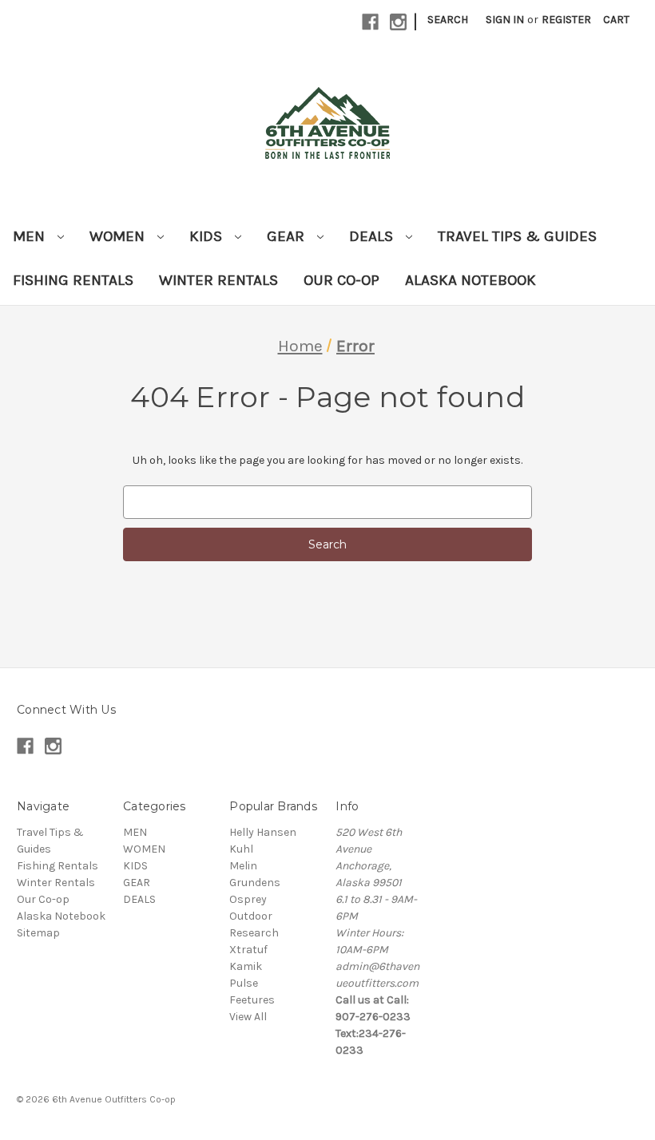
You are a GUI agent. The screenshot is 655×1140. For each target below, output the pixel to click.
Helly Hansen (262, 832)
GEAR (287, 236)
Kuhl (241, 849)
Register (566, 19)
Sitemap (38, 933)
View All (248, 1016)
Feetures (252, 1000)
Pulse (243, 983)
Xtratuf (248, 949)
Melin (243, 866)
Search (447, 19)
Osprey (248, 899)
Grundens (254, 882)
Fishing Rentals (73, 280)
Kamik (245, 966)
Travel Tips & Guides (517, 236)
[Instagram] (398, 22)
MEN (31, 236)
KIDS (207, 236)
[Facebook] (370, 22)
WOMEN (119, 236)
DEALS (373, 236)
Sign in (505, 19)
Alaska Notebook (470, 280)
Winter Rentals (218, 280)
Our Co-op (341, 280)
